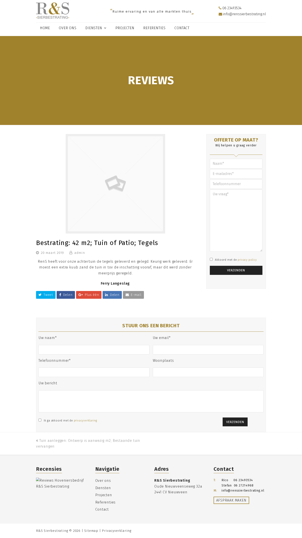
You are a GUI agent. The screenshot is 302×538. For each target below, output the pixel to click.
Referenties (105, 502)
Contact (102, 509)
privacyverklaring (85, 420)
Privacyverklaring (116, 531)
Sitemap (91, 531)
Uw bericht (47, 383)
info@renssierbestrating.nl (244, 14)
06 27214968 (244, 485)
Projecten (103, 495)
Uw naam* (47, 338)
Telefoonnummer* (54, 360)
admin (79, 253)
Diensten (103, 488)
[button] (45, 295)
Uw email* (162, 338)
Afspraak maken (231, 500)
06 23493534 (231, 8)
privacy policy (247, 259)
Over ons (103, 481)
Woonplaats (163, 360)
